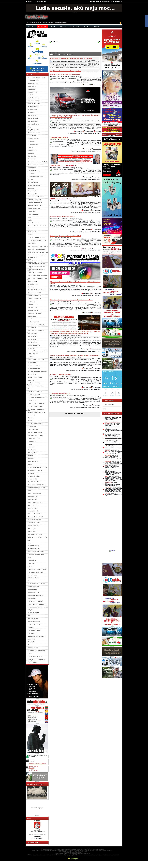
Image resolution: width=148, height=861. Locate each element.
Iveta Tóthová (54, 301)
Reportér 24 (118, 1)
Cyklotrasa (31, 153)
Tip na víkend (31, 563)
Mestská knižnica (32, 336)
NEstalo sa (31, 380)
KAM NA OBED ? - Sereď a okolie (37, 240)
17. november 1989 (33, 80)
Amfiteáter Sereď (32, 92)
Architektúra (31, 95)
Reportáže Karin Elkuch (34, 482)
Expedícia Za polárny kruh (35, 205)
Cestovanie (31, 141)
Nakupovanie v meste (34, 365)
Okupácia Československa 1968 (37, 412)
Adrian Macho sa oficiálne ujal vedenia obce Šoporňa (112, 435)
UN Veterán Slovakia (33, 578)
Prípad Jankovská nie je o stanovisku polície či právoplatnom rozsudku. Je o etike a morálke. (113, 458)
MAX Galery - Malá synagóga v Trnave (35, 331)
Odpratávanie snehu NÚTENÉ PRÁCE (35, 410)
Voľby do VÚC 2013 (33, 592)
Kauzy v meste (32, 281)
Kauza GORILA (32, 243)
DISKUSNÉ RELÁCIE (34, 170)
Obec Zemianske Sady (34, 394)
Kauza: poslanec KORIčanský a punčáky (35, 270)
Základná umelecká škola (35, 630)
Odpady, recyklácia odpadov (35, 406)
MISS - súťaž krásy (33, 354)
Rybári (30, 490)
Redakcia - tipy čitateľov (34, 476)
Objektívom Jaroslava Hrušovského (37, 397)
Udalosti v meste (32, 575)
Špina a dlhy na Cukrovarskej (36, 551)
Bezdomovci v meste (33, 106)
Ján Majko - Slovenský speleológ (37, 237)
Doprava (30, 179)
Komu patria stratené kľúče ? (60, 393)
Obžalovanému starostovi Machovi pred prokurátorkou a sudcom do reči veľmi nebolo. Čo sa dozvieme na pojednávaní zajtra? (113, 479)
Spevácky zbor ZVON (34, 522)
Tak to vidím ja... (32, 560)
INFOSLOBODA (32, 231)
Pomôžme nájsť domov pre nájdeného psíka (65, 74)
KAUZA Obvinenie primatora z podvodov (35, 258)
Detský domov (32, 167)
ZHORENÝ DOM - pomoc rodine (37, 650)
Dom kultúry (31, 173)
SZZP (29, 540)
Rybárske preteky (32, 496)
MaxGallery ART (32, 333)
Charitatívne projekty (33, 223)
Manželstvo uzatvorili (33, 322)
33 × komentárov (96, 349)
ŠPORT (30, 557)
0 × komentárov (97, 84)
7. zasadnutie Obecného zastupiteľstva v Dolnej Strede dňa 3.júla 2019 (113, 430)
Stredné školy (32, 531)
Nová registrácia (41, 1)
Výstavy (31, 769)
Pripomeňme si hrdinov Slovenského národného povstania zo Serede (113, 447)
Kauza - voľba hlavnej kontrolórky (37, 255)
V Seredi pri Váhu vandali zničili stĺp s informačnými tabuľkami (71, 300)
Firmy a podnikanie (33, 214)
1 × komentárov (97, 405)
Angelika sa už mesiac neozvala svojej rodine (65, 71)
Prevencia (30, 458)
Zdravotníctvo (31, 645)
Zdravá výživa (31, 642)
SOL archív (111, 1)
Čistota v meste (32, 159)
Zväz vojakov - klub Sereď (35, 656)
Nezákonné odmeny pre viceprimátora (33, 383)
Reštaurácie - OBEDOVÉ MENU (36, 485)
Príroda (30, 464)
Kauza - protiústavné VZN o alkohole (38, 252)
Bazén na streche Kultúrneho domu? (62, 217)
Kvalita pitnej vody (33, 310)
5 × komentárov (97, 229)
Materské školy (32, 327)
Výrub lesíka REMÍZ (33, 613)
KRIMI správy (31, 301)
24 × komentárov (96, 248)
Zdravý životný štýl (33, 648)
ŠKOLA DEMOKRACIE (34, 546)
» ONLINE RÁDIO (41, 26)
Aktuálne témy (32, 89)
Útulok (29, 581)
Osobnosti (30, 418)
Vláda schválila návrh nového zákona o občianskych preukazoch (113, 463)
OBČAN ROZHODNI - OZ (35, 391)
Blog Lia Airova (32, 115)
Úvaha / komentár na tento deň (36, 584)
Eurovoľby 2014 (32, 194)
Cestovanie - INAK (33, 144)
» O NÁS (86, 26)
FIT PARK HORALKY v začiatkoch (61, 199)
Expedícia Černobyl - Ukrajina (36, 197)
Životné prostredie (33, 662)
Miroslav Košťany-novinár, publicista (38, 351)
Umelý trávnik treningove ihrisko (36, 77)
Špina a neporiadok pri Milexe (36, 554)
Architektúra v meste (33, 98)
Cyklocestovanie (32, 150)
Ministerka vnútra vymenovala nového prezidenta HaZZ (112, 485)
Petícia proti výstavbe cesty (35, 435)
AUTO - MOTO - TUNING (34, 103)
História (30, 220)
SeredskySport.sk (33, 505)
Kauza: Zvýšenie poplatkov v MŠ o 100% (36, 279)
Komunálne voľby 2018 (34, 298)
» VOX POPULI (64, 26)
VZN (29, 616)
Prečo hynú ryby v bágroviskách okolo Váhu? (65, 236)
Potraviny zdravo (32, 453)
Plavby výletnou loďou (34, 438)
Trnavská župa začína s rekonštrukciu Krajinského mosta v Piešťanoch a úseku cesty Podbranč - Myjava (113, 473)
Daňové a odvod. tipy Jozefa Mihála (37, 162)
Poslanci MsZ (31, 447)
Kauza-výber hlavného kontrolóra (37, 263)
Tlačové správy (32, 566)
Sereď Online (103, 1)
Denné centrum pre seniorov (35, 165)
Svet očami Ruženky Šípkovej (36, 534)
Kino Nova (31, 287)
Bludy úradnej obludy (34, 133)
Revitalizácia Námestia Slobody (36, 487)
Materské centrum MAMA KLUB (36, 325)
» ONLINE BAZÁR (75, 26)
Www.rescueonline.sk (34, 621)
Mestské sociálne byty (34, 345)
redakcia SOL (54, 76)
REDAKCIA (31, 473)
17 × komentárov (96, 293)
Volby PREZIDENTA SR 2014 (36, 604)
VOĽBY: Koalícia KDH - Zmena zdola (38, 607)
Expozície (31, 767)
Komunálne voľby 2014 (34, 295)
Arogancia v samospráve (34, 101)
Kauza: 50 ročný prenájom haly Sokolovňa (35, 267)
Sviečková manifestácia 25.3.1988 (37, 537)
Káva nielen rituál (32, 284)
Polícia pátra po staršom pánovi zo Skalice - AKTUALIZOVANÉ (71, 58)
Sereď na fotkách (32, 499)
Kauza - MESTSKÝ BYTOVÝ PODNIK (38, 246)
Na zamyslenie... (32, 362)
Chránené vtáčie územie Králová (37, 226)
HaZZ (29, 217)
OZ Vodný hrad (32, 426)
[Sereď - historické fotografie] (37, 799)
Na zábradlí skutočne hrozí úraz (60, 374)
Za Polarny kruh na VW (34, 624)
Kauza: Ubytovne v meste (35, 272)
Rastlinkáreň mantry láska (35, 470)
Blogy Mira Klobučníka (34, 130)
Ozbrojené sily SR (33, 429)
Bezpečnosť (31, 112)
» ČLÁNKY (30, 26)
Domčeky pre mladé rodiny (35, 176)
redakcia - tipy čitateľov (76, 76)
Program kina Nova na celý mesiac (37, 763)
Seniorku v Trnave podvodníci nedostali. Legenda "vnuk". (112, 467)
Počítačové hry (32, 441)
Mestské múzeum (32, 342)
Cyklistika (30, 147)
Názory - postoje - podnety (35, 377)
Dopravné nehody (33, 182)
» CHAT (53, 26)
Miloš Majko (53, 376)
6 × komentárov (97, 149)
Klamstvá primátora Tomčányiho (36, 290)
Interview (30, 234)
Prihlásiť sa (31, 1)
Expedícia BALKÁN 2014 (35, 199)
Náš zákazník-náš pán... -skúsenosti (38, 371)
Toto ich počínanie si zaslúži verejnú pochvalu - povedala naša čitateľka (74, 355)
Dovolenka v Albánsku (34, 185)
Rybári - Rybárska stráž (34, 493)
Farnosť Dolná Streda (34, 208)
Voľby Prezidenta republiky (35, 601)
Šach (29, 543)
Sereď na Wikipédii (37, 838)
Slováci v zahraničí (33, 511)
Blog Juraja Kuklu (33, 121)
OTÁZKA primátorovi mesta (35, 423)
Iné (29, 229)
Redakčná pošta (32, 479)
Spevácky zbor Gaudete (34, 519)
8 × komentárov (97, 177)
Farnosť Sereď (32, 211)
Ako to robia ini (32, 86)
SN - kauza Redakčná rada (35, 514)
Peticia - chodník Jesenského (36, 432)
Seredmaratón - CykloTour (35, 502)
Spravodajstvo (32, 528)
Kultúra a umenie (32, 304)
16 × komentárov (96, 210)
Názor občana (32, 374)
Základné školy (32, 633)
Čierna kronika (32, 156)
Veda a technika (32, 589)
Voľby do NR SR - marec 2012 (36, 595)
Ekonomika (31, 188)
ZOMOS (30, 653)
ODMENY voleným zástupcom (36, 403)
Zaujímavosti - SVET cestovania (36, 636)
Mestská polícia (32, 339)
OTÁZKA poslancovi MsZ (34, 421)
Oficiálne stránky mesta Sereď (37, 831)
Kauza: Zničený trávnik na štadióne (37, 275)
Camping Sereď (32, 135)
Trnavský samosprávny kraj (35, 572)
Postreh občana (32, 450)
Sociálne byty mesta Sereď (35, 517)
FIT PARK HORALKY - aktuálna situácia (63, 165)
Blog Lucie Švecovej (33, 124)
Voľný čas (30, 610)
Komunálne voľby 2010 (34, 293)
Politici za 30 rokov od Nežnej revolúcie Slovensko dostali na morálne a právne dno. (71, 54)
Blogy (29, 127)
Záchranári (31, 627)
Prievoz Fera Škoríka (33, 461)
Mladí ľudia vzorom (33, 357)
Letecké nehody (32, 316)
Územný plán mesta (33, 586)
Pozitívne (30, 455)
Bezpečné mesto (32, 109)
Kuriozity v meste (32, 307)
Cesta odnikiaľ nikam (33, 138)
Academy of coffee (33, 83)
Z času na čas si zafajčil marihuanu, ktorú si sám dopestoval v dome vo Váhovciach (113, 443)
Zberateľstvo (31, 639)
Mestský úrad (31, 348)
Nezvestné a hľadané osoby (35, 386)
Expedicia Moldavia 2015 (35, 202)
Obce (29, 389)
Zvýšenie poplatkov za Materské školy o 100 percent (35, 660)
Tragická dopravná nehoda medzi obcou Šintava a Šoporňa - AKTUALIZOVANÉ (113, 418)
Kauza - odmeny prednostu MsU (37, 249)
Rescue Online (94, 1)
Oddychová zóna (32, 400)
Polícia (30, 444)
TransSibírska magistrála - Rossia (37, 569)
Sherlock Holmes (32, 508)
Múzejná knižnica (33, 770)
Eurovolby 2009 (32, 191)
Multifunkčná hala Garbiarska (36, 359)
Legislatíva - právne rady (34, 313)
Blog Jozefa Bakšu (33, 118)
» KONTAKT (97, 26)
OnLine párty (31, 415)
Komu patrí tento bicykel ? (59, 137)
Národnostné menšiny (34, 368)
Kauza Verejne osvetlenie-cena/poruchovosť (34, 261)
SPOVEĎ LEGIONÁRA (34, 525)
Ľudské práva (31, 319)
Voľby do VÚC (32, 598)
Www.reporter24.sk (33, 618)
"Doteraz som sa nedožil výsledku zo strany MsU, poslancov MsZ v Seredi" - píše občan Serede (113, 452)
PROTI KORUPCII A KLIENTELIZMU (38, 467)
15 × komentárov (89, 131)
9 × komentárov (97, 368)
